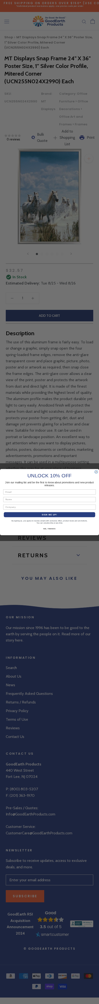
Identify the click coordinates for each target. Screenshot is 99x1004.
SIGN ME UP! (49, 514)
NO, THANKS (49, 529)
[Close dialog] (96, 471)
